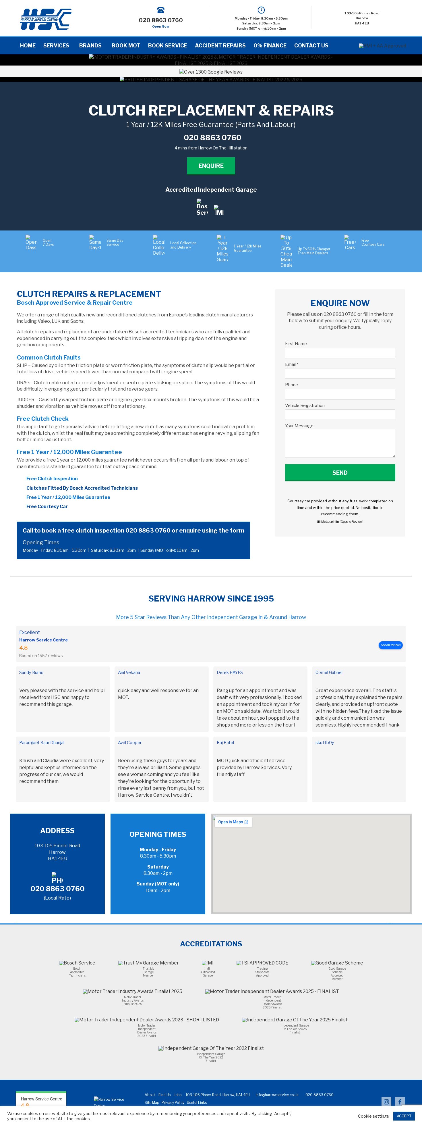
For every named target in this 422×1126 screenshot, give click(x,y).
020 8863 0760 (148, 530)
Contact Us (311, 46)
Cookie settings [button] (373, 1116)
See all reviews (390, 645)
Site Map (152, 1102)
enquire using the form (211, 530)
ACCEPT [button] (404, 1116)
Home (28, 46)
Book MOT (126, 46)
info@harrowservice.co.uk (277, 1095)
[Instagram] (386, 1105)
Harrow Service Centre (43, 640)
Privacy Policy (173, 1102)
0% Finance (270, 46)
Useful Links (197, 1102)
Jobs (177, 1095)
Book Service (167, 46)
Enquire (211, 165)
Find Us (164, 1095)
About (150, 1095)
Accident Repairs (220, 46)
